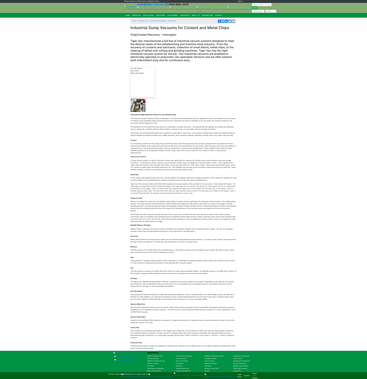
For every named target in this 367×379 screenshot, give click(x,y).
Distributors (207, 15)
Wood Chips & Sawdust (240, 368)
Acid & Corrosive (210, 361)
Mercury (207, 371)
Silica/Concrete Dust (211, 363)
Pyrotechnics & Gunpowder (241, 356)
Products (136, 15)
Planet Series (141, 1)
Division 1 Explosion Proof (155, 356)
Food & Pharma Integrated (184, 356)
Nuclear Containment (239, 363)
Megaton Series (153, 1)
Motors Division (130, 1)
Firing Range (180, 363)
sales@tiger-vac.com (151, 4)
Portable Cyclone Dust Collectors (214, 356)
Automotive (208, 366)
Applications (148, 15)
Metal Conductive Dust (154, 371)
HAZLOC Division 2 (153, 358)
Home (127, 15)
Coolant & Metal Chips (158, 21)
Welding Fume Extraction (240, 366)
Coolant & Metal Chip (182, 368)
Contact (218, 15)
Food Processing (181, 358)
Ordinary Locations (153, 363)
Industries (160, 15)
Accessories (172, 15)
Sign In (240, 1)
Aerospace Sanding (210, 358)
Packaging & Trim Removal (241, 361)
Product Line (143, 21)
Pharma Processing (182, 361)
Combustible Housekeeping (155, 368)
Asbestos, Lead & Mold (211, 368)
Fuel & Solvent (237, 358)
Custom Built (237, 371)
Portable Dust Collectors (183, 371)
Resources (184, 15)
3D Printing (150, 366)
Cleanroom (179, 366)
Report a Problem (255, 375)
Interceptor (172, 21)
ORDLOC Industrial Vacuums (156, 361)
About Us (196, 15)
